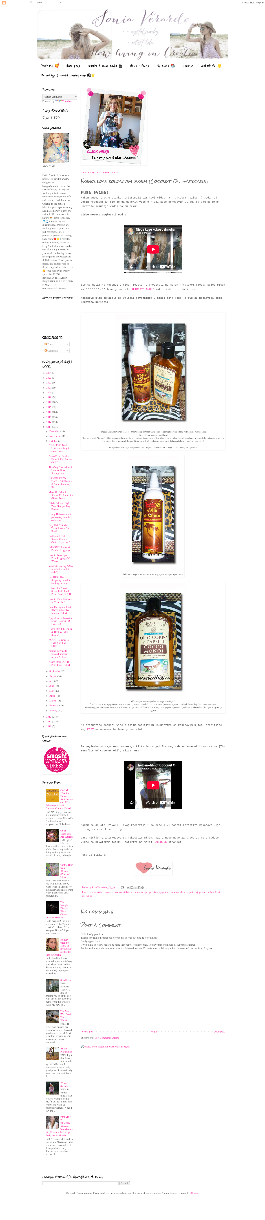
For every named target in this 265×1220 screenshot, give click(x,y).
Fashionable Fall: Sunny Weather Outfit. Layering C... (60, 539)
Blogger (194, 1193)
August (53, 676)
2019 (49, 397)
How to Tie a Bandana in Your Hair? (60, 600)
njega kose (153, 892)
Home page (73, 65)
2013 (49, 427)
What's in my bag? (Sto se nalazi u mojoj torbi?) (61, 569)
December (54, 431)
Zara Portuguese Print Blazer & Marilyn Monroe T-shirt (60, 610)
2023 (49, 377)
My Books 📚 (166, 65)
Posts (50, 344)
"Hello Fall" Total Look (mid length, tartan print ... (59, 448)
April (52, 695)
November (55, 436)
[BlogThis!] (132, 887)
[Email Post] (122, 887)
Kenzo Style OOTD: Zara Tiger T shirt (59, 663)
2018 (49, 402)
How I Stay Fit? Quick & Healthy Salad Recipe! (60, 632)
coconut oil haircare (124, 892)
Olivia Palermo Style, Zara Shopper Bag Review (60, 506)
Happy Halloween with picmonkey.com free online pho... (60, 517)
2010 (49, 726)
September (55, 671)
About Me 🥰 (50, 65)
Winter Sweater (64, 1084)
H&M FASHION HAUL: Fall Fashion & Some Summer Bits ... (60, 482)
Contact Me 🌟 (211, 65)
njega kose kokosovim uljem (172, 892)
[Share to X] (135, 887)
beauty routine (96, 892)
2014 (49, 422)
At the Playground (66, 1050)
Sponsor (188, 65)
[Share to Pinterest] (142, 887)
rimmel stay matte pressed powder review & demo (58, 654)
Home (154, 1031)
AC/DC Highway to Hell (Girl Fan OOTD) (59, 643)
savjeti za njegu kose (196, 892)
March (53, 700)
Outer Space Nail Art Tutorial (66, 833)
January (53, 710)
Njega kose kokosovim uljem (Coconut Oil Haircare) (60, 621)
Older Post (219, 1031)
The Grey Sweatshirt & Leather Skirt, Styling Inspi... (60, 470)
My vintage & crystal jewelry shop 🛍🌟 (68, 75)
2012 (49, 716)
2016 (49, 412)
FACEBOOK (160, 842)
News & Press (139, 65)
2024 (49, 372)
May (52, 690)
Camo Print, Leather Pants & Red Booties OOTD (60, 459)
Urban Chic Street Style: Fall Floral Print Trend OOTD (60, 591)
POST (90, 729)
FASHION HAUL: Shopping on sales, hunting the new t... (60, 580)
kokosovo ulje (141, 892)
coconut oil (109, 892)
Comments (52, 350)
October (53, 441)
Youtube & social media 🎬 (105, 65)
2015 (49, 417)
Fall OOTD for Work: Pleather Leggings (60, 548)
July (51, 681)
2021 (49, 387)
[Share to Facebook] (139, 887)
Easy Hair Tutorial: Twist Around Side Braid (60, 528)
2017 (49, 407)
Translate (67, 101)
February (54, 705)
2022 (49, 382)
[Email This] (129, 887)
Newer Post (87, 1031)
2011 (49, 721)
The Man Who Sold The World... (65, 1015)
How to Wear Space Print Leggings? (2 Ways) (59, 558)
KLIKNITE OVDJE (142, 289)
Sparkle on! (66, 980)
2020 (49, 392)
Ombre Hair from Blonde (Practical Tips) (66, 871)
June (52, 685)
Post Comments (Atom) (107, 1037)
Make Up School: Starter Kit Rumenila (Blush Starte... (61, 495)
